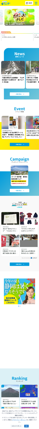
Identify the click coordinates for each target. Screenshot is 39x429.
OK (26, 426)
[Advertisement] (19, 326)
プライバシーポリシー (19, 420)
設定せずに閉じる (16, 426)
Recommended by (26, 258)
